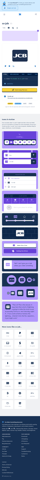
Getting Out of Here (22, 251)
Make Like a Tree (22, 245)
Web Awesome (6, 436)
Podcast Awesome (7, 441)
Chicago (30, 428)
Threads (4, 453)
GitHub (4, 449)
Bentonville (20, 428)
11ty (3, 438)
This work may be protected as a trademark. (20, 98)
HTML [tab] (5, 74)
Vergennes (32, 430)
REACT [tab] (30, 74)
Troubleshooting (26, 451)
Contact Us (24, 453)
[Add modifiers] (13, 66)
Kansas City (13, 430)
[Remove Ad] (38, 31)
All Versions (24, 441)
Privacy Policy (6, 467)
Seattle (20, 430)
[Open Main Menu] (4, 14)
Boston (26, 428)
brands (10, 103)
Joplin (8, 430)
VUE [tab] (36, 74)
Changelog (24, 438)
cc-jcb (5, 23)
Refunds (4, 470)
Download (24, 436)
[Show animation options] (9, 66)
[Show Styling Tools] (5, 66)
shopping (18, 103)
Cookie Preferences (7, 472)
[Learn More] (4, 3)
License (4, 462)
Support (23, 449)
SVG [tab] (23, 74)
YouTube (4, 451)
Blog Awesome (6, 443)
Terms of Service (6, 464)
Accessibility (10, 83)
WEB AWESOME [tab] (14, 74)
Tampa (24, 430)
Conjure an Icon (11, 8)
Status (23, 456)
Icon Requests (25, 443)
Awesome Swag (6, 456)
